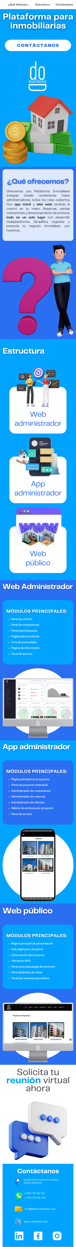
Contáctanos (64, 4)
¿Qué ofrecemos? (20, 4)
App (38, 484)
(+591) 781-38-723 (35, 1193)
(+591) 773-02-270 (35, 1197)
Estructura (42, 4)
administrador (37, 493)
